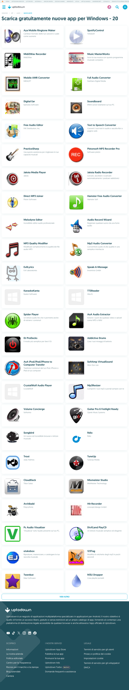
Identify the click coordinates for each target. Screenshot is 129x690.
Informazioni (12, 649)
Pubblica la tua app (54, 653)
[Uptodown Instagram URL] (24, 633)
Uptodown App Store (55, 649)
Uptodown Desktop (18, 1)
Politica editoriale (14, 658)
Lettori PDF (29, 1)
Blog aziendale (13, 671)
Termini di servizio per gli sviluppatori (102, 663)
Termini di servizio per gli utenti (99, 649)
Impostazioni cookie (93, 658)
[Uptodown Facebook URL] (35, 633)
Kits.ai (77, 1)
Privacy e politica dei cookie (97, 653)
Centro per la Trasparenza (18, 662)
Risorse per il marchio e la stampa (22, 667)
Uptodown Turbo (57, 667)
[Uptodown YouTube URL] (8, 633)
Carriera (10, 676)
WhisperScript (97, 1)
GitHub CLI (106, 1)
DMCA (87, 667)
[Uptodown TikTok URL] (13, 633)
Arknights (70, 1)
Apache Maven (48, 1)
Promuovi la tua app (54, 658)
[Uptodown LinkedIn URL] (29, 633)
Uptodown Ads (52, 662)
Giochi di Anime (59, 1)
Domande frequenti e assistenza (60, 671)
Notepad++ (38, 1)
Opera (7, 1)
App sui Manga (85, 1)
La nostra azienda (14, 653)
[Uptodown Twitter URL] (19, 633)
